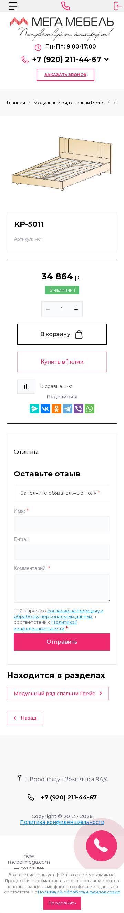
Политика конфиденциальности (62, 822)
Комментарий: (32, 568)
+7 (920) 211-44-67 (66, 59)
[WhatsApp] (89, 408)
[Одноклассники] (56, 408)
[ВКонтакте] (45, 408)
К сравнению (56, 386)
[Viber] (78, 408)
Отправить (62, 641)
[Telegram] (67, 408)
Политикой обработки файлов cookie (79, 891)
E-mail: (22, 539)
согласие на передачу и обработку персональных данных (58, 613)
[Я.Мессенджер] (34, 408)
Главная (16, 102)
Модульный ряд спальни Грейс (68, 102)
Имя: (21, 511)
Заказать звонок (65, 74)
